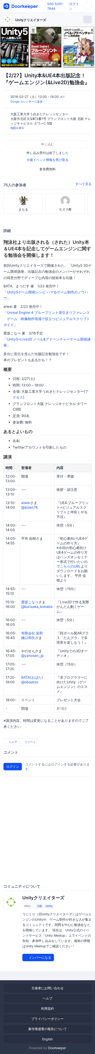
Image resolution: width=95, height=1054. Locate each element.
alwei (25, 503)
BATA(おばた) (32, 677)
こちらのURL (70, 566)
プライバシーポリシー (47, 1019)
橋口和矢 (28, 638)
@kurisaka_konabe (37, 606)
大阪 (39, 906)
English (47, 1039)
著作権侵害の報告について (47, 1029)
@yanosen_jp (32, 655)
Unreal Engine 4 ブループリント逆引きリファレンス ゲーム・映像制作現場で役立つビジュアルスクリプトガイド (46, 318)
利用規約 (47, 1008)
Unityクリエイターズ (30, 20)
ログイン (12, 766)
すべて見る (83, 184)
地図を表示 (17, 128)
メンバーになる (39, 957)
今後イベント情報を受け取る (47, 160)
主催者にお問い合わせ (47, 988)
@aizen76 (29, 507)
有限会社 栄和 (32, 633)
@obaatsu (29, 682)
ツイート (30, 742)
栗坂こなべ (30, 602)
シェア (12, 742)
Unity (49, 906)
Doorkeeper (57, 1048)
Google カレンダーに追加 (26, 101)
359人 (27, 906)
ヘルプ (47, 998)
